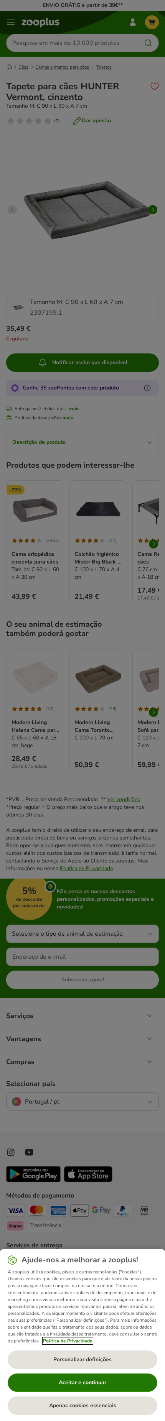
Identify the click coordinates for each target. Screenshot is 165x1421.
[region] (82, 1335)
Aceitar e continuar (82, 1382)
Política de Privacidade (67, 1341)
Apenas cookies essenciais (82, 1405)
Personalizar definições (82, 1359)
